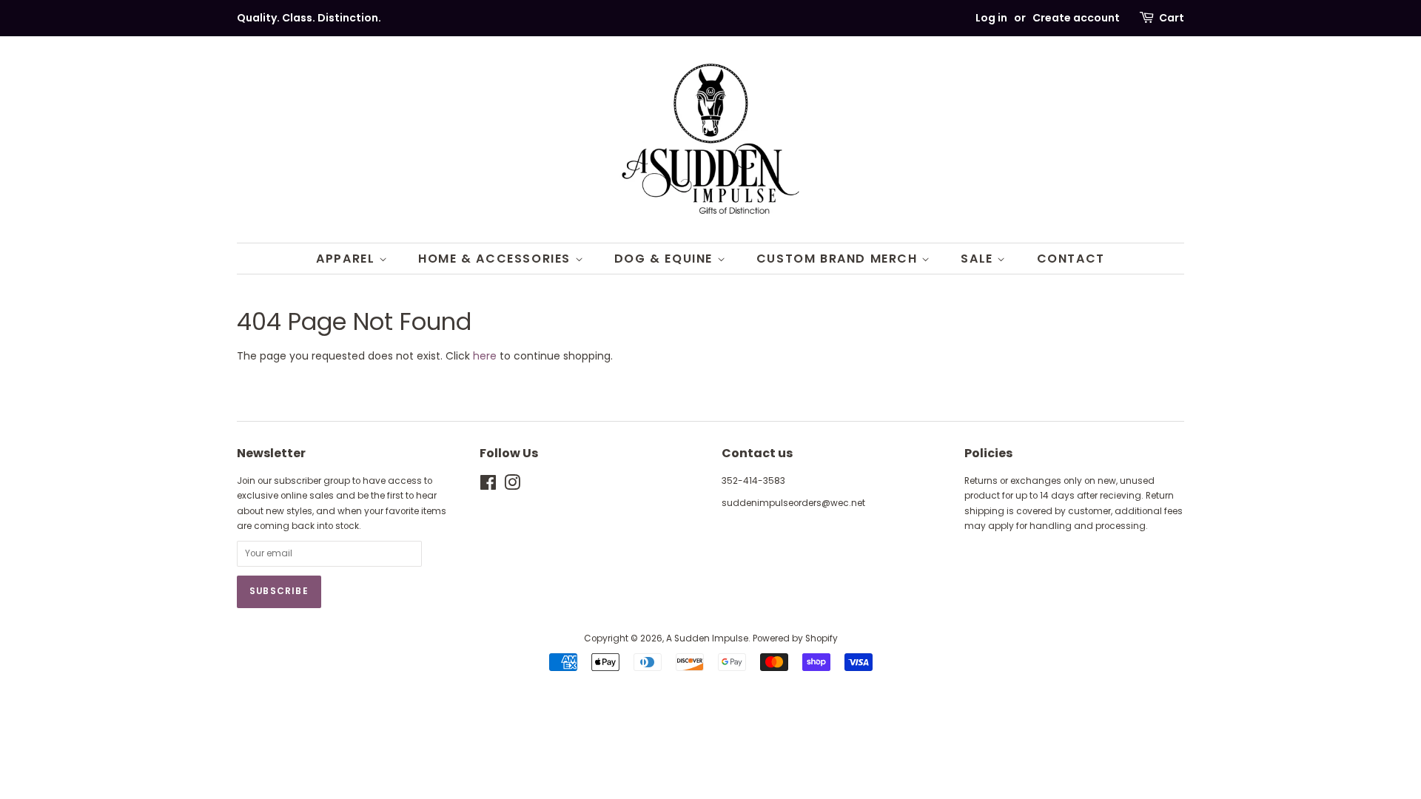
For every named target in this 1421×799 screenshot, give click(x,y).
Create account (1076, 17)
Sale (979, 258)
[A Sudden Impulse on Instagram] (512, 486)
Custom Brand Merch (838, 258)
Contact (1071, 258)
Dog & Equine (665, 258)
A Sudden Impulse (707, 638)
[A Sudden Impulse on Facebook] (488, 486)
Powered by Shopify (795, 638)
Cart (1171, 17)
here (485, 355)
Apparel (347, 258)
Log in (991, 17)
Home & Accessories (496, 258)
